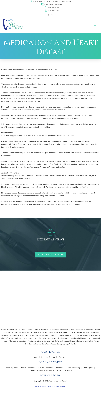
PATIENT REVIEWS (51, 375)
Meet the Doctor (48, 357)
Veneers (59, 367)
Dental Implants (11, 367)
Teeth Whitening (73, 367)
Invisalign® (88, 367)
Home (35, 357)
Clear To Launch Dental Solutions (54, 386)
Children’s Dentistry (63, 370)
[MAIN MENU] (95, 25)
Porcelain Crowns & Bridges (40, 370)
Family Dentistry (27, 367)
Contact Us (63, 357)
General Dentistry (45, 367)
